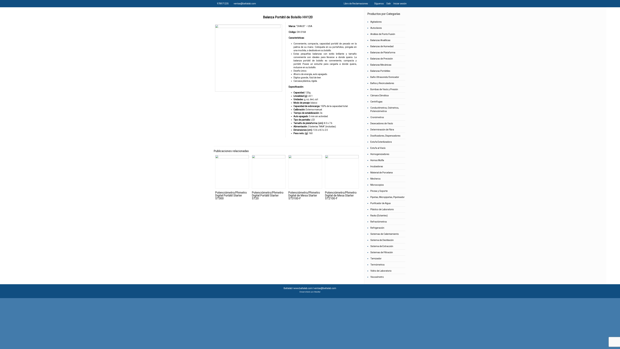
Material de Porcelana (381, 172)
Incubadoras (376, 166)
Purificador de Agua (380, 203)
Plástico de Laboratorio (382, 209)
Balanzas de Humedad (381, 46)
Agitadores (376, 22)
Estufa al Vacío (378, 148)
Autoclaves (376, 28)
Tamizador (376, 258)
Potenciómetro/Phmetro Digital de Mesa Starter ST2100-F (340, 195)
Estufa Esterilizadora (381, 142)
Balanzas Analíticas (380, 40)
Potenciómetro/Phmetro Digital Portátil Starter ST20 (267, 195)
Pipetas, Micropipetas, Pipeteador (387, 197)
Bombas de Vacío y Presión (384, 89)
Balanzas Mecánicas (380, 64)
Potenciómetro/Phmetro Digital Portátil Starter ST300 (231, 195)
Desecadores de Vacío (381, 123)
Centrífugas (376, 101)
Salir (388, 3)
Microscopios (377, 185)
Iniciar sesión (400, 3)
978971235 (223, 3)
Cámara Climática (379, 95)
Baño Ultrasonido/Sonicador (384, 77)
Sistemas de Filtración (381, 252)
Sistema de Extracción (381, 246)
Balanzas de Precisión (381, 58)
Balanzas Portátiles (380, 71)
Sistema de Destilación (382, 240)
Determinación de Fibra (382, 129)
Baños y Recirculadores (382, 83)
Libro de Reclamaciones (355, 3)
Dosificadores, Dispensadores (385, 135)
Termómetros (377, 264)
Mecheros (375, 178)
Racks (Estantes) (379, 215)
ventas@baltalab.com (245, 3)
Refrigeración (377, 228)
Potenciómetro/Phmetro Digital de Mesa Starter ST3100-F (304, 195)
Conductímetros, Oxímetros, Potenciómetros (384, 109)
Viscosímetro (377, 277)
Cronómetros (377, 117)
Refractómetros (378, 221)
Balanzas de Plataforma (382, 52)
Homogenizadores (379, 154)
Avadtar (317, 292)
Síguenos (379, 3)
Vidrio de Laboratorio (381, 271)
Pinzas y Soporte (379, 191)
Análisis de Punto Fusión (382, 34)
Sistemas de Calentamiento (384, 234)
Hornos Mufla (377, 160)
